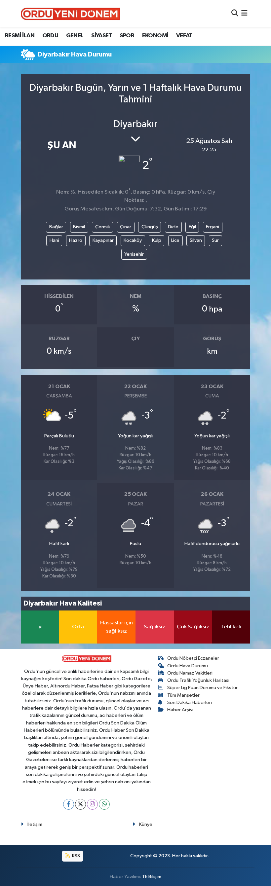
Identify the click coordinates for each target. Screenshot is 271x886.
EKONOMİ (155, 36)
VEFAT (184, 36)
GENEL (75, 36)
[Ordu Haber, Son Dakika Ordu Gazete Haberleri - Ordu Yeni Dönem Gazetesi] (70, 13)
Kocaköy (133, 240)
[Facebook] (68, 804)
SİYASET (101, 36)
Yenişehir (134, 254)
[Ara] (234, 14)
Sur (215, 240)
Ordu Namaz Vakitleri (190, 673)
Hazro (75, 240)
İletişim (34, 824)
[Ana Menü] (244, 14)
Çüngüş (149, 226)
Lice (175, 240)
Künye (145, 824)
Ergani (212, 226)
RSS (75, 855)
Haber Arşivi (180, 709)
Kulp (156, 240)
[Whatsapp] (104, 804)
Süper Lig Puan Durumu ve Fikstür (202, 687)
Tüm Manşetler (183, 695)
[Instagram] (92, 804)
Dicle (173, 226)
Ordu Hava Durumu (187, 665)
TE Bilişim (151, 876)
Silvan (196, 240)
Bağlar (56, 226)
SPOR (127, 36)
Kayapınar (103, 240)
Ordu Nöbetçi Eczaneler (193, 658)
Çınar (125, 226)
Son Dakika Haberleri (189, 702)
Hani (54, 240)
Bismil (79, 226)
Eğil (192, 226)
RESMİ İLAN (19, 36)
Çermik (102, 226)
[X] (80, 804)
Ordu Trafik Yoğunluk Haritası (198, 680)
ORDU (50, 36)
